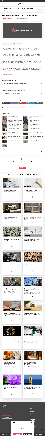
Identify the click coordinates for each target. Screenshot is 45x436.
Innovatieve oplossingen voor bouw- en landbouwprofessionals (32, 314)
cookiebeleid (15, 430)
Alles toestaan (17, 434)
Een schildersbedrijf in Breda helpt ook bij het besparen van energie (35, 129)
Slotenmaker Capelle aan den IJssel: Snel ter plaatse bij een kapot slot (14, 144)
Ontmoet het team (29, 8)
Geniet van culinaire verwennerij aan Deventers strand (32, 388)
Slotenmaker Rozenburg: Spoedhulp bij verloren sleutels (35, 140)
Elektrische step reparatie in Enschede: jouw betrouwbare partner (31, 338)
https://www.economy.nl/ (8, 74)
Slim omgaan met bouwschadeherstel (14, 116)
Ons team (32, 408)
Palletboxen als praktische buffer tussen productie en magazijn (32, 215)
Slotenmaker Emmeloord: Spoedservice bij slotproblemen (15, 140)
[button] (31, 422)
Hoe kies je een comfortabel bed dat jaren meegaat (12, 215)
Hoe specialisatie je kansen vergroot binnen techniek (10, 191)
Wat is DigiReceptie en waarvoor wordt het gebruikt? (22, 83)
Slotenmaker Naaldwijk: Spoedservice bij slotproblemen (14, 133)
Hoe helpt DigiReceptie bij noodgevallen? (22, 93)
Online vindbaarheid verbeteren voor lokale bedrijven (32, 191)
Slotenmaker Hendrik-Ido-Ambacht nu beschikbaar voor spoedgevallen (14, 125)
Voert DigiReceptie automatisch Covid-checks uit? (22, 90)
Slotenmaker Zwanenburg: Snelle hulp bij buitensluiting (14, 129)
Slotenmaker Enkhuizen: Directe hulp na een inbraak (35, 133)
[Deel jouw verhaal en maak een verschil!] (22, 158)
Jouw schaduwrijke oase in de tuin (11, 388)
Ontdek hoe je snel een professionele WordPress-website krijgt (12, 314)
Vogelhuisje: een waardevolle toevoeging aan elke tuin (11, 289)
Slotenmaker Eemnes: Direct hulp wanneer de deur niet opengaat (36, 136)
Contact (5, 10)
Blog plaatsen (32, 417)
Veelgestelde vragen (17, 43)
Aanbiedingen (7, 18)
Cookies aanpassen (27, 434)
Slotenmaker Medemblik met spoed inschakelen (34, 121)
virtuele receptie (25, 55)
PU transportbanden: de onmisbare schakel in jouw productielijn (10, 363)
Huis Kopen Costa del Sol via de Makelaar (11, 240)
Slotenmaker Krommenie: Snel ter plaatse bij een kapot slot (35, 125)
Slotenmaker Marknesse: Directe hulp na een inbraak (14, 136)
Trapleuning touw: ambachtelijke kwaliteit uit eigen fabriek (12, 265)
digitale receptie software (27, 59)
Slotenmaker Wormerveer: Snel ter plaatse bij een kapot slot (15, 121)
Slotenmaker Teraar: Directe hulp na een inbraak (35, 117)
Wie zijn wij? (22, 8)
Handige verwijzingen (8, 8)
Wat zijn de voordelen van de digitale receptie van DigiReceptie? (22, 97)
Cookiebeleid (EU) (39, 434)
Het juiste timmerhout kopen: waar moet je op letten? (31, 265)
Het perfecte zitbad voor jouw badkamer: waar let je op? (31, 240)
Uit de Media (16, 8)
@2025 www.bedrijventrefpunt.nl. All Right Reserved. (11, 434)
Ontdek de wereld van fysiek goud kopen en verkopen (12, 338)
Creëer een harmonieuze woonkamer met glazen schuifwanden (30, 363)
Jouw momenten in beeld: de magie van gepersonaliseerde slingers (31, 289)
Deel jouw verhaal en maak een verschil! (22, 161)
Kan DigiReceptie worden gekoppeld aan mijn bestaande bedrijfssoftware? (22, 86)
